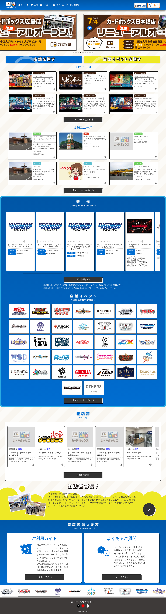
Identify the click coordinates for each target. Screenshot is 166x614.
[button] (6, 32)
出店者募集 (73, 5)
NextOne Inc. (83, 611)
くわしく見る (43, 577)
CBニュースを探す (82, 119)
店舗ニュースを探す (82, 190)
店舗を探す (82, 475)
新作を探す (82, 279)
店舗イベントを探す (82, 400)
